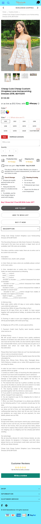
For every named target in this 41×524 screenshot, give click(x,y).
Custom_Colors (13, 12)
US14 (34, 126)
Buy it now (20, 222)
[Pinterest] (6, 505)
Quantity (4, 147)
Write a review (20, 475)
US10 (15, 126)
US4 (24, 121)
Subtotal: (4, 156)
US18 (15, 131)
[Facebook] (2, 505)
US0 (5, 121)
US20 (24, 131)
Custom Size (34, 131)
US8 (5, 126)
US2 (14, 121)
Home (4, 12)
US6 (34, 121)
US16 (5, 131)
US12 (24, 126)
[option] (20, 45)
